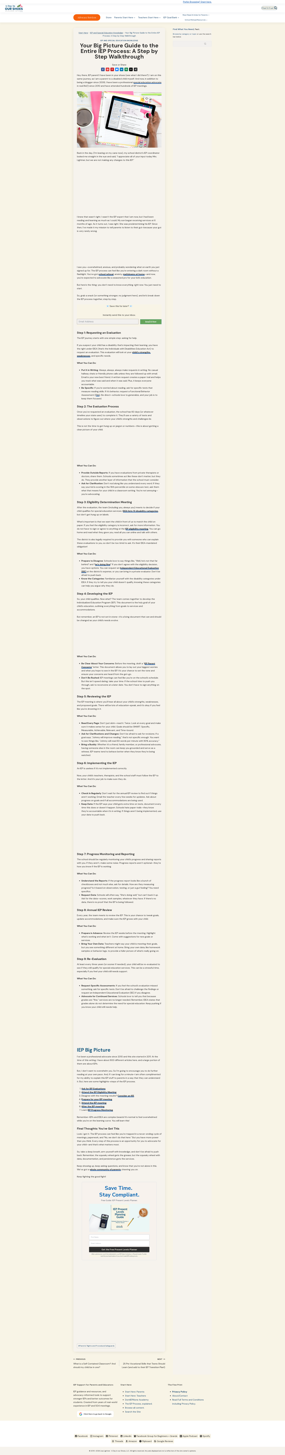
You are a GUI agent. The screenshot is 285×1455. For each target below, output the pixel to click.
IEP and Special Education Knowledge (106, 33)
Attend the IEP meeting (93, 1102)
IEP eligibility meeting (136, 528)
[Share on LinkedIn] (121, 69)
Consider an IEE (125, 1095)
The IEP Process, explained (138, 1403)
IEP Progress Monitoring (100, 1110)
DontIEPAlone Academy (137, 1399)
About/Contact (180, 1395)
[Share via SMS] (117, 69)
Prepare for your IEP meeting (96, 1099)
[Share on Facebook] (103, 69)
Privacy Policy (179, 1391)
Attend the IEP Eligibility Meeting (98, 1092)
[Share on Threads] (131, 69)
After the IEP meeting (92, 1106)
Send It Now (150, 321)
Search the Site (133, 1411)
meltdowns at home (134, 274)
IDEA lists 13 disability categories (140, 511)
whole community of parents (105, 1169)
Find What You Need (183, 29)
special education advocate (147, 82)
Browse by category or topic (184, 34)
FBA (97, 395)
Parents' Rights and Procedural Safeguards (96, 1346)
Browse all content (134, 1407)
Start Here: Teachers (135, 1395)
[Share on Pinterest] (112, 69)
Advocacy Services (87, 17)
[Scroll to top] (279, 1425)
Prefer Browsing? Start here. (197, 1)
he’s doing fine (102, 564)
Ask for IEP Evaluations (93, 1088)
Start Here (83, 33)
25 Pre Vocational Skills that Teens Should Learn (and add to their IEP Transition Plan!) (143, 1363)
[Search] (205, 43)
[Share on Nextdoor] (126, 69)
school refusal (106, 274)
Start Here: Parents (134, 1391)
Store (109, 17)
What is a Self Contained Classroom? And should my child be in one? (94, 1363)
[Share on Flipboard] (107, 69)
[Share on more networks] (135, 69)
